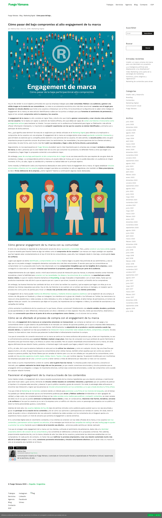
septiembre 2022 (132, 186)
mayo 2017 (130, 286)
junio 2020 (130, 233)
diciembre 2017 (131, 266)
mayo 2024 (130, 138)
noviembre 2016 (132, 303)
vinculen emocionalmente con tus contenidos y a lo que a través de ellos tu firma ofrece (81, 387)
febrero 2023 (131, 174)
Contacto (143, 5)
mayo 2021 (130, 211)
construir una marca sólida (100, 249)
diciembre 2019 (131, 244)
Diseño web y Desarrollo (135, 94)
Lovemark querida (41, 359)
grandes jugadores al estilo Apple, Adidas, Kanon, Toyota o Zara (43, 356)
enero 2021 (130, 219)
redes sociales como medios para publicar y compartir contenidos (77, 396)
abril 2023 (129, 172)
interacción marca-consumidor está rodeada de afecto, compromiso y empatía (80, 330)
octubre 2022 (131, 183)
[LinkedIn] (15, 459)
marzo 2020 (130, 239)
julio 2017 (129, 280)
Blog (136, 5)
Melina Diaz (15, 29)
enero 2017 (130, 297)
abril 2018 (129, 258)
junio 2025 (130, 124)
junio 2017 (129, 283)
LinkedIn (22, 496)
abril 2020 (129, 236)
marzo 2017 (130, 292)
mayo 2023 (130, 169)
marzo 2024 (130, 144)
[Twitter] (10, 459)
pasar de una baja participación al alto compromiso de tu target (42, 156)
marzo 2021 (130, 213)
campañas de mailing (83, 422)
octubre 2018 (131, 247)
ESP (152, 5)
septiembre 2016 (132, 305)
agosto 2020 (130, 230)
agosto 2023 (130, 163)
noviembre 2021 (132, 202)
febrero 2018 (130, 261)
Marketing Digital (29, 15)
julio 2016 (129, 311)
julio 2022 (129, 191)
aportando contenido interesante (99, 135)
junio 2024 (130, 135)
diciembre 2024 (131, 127)
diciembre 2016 (131, 300)
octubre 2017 (131, 272)
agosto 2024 (130, 133)
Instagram (23, 493)
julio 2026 (129, 121)
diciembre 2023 (132, 152)
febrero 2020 (131, 241)
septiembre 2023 (132, 161)
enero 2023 (130, 177)
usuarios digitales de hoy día (38, 408)
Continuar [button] (151, 515)
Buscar (148, 48)
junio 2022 (130, 194)
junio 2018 (130, 253)
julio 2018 (129, 250)
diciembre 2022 (132, 180)
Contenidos (130, 100)
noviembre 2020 (132, 225)
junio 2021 (130, 208)
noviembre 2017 (132, 269)
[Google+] (13, 459)
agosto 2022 (130, 188)
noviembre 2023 (132, 155)
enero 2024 (130, 149)
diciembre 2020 (132, 222)
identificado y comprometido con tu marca (45, 261)
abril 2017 (129, 289)
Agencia (128, 5)
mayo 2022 (130, 197)
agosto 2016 (130, 308)
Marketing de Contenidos (31, 391)
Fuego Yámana (13, 15)
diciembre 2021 (131, 200)
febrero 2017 (130, 294)
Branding (129, 97)
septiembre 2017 (132, 275)
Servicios (119, 5)
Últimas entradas (21, 447)
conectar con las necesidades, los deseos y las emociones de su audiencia (62, 275)
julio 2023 (129, 166)
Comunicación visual (133, 106)
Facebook (23, 499)
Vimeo (21, 502)
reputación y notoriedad (70, 249)
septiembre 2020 (132, 227)
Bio (11, 447)
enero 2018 (130, 264)
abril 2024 (129, 141)
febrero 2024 (131, 147)
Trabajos (109, 5)
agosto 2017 (130, 278)
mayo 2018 (130, 255)
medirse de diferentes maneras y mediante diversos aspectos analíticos (60, 294)
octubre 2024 (131, 130)
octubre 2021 (131, 205)
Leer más (158, 515)
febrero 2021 (130, 216)
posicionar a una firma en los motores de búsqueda (85, 391)
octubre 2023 (131, 158)
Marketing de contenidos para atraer (139, 81)
